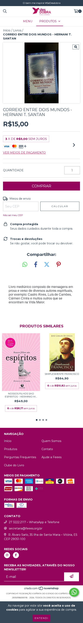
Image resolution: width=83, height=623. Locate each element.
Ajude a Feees (51, 457)
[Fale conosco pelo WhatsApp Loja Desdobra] (74, 592)
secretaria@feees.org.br (25, 528)
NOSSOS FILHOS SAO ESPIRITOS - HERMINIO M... (21, 395)
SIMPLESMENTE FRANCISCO (62, 373)
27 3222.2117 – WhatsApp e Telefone (34, 522)
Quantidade (13, 170)
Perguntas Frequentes (20, 457)
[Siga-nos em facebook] (16, 555)
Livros (17, 30)
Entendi (41, 618)
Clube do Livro (14, 465)
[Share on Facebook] (35, 265)
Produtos (10, 449)
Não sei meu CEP (13, 215)
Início (6, 30)
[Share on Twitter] (47, 265)
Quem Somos (51, 441)
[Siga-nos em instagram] (7, 555)
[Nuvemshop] (41, 589)
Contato (47, 449)
